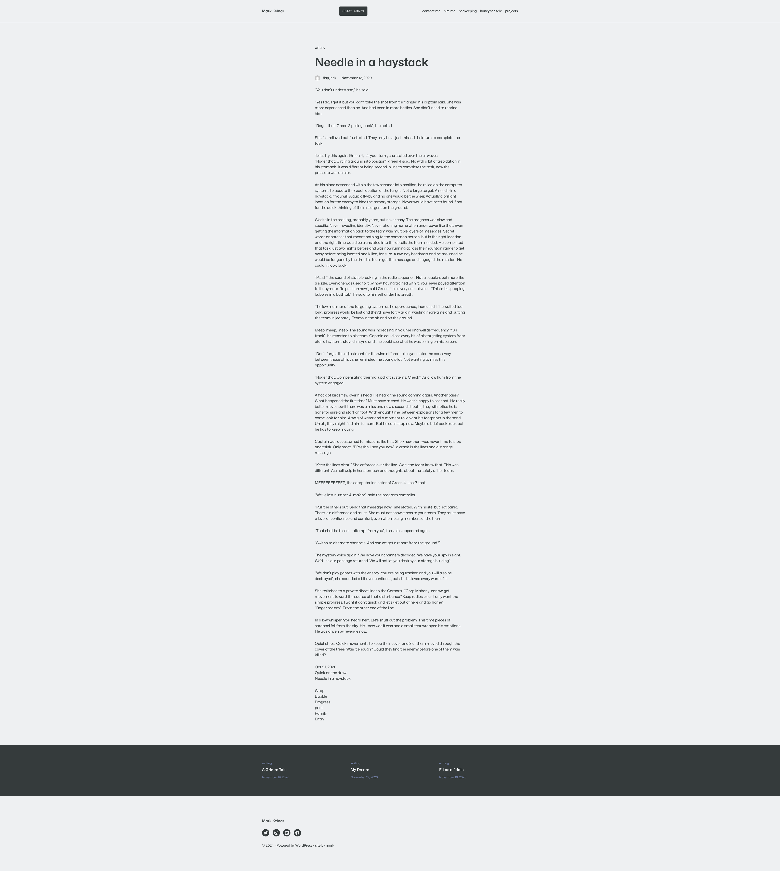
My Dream (360, 769)
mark (330, 845)
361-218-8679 (353, 11)
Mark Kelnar (273, 11)
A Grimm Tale (274, 769)
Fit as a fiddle (451, 769)
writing (320, 48)
